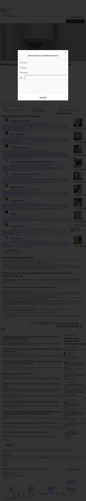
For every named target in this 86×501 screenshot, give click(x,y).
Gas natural (23, 62)
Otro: (21, 78)
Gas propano (24, 72)
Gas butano (23, 67)
